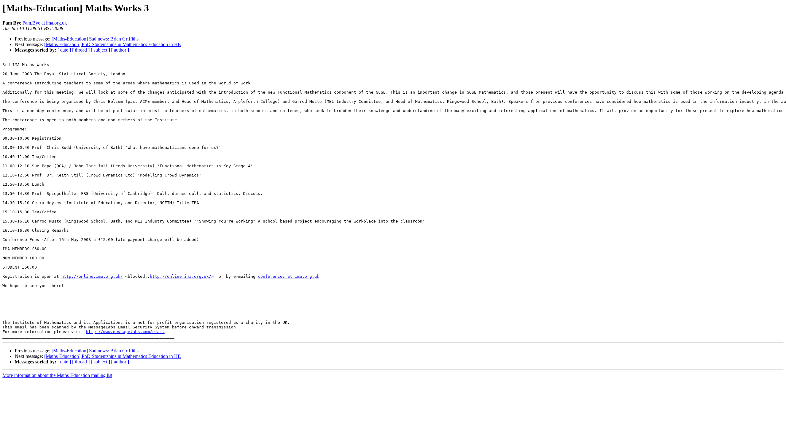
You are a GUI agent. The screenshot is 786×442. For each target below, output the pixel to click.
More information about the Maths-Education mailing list (57, 375)
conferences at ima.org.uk (288, 276)
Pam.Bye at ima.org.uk (44, 22)
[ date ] (64, 49)
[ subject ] (100, 49)
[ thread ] (81, 49)
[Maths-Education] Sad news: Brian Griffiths (95, 38)
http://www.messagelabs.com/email (125, 331)
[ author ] (120, 49)
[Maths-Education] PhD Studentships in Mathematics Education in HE (112, 44)
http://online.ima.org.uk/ (92, 276)
